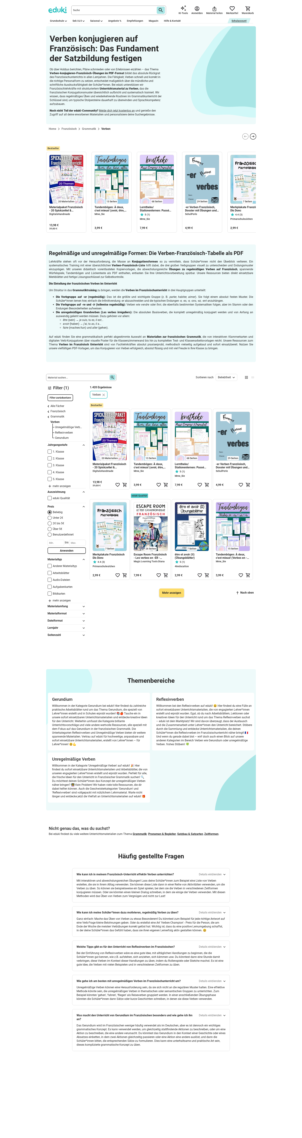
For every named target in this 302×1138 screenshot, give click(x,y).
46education (182, 566)
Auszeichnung (56, 492)
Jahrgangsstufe (57, 444)
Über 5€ (57, 529)
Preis (51, 506)
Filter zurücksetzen (60, 397)
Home (52, 128)
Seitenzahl (54, 635)
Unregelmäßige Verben (68, 427)
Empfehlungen (135, 20)
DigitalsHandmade (59, 214)
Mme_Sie (100, 214)
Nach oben (247, 592)
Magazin (153, 20)
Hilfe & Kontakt (172, 20)
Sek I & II (77, 20)
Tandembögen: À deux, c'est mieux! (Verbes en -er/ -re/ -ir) (231, 556)
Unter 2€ (58, 517)
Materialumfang (58, 606)
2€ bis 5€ (58, 523)
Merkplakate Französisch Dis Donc (246, 208)
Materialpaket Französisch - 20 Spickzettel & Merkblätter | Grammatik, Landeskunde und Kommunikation (66, 208)
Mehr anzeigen (171, 592)
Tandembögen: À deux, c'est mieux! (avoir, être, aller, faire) (109, 208)
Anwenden (66, 550)
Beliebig (58, 512)
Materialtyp (55, 559)
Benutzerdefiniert (63, 534)
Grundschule (57, 20)
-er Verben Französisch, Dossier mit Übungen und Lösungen (201, 208)
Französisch (58, 411)
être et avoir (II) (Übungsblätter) (185, 556)
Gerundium (62, 437)
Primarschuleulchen (241, 219)
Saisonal (95, 20)
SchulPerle (191, 214)
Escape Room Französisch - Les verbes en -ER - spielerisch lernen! (150, 556)
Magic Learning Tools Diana (149, 561)
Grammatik (57, 416)
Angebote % (114, 20)
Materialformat (57, 613)
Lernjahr (53, 627)
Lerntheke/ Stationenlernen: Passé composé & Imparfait (154, 208)
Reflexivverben (64, 432)
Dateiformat (55, 620)
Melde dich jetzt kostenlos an (117, 110)
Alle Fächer (57, 406)
